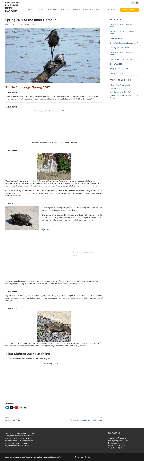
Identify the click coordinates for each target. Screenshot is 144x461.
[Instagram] (85, 457)
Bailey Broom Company (119, 68)
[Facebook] (133, 3)
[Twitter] (79, 457)
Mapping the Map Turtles (119, 47)
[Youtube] (82, 457)
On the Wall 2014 (116, 64)
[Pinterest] (89, 457)
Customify (56, 457)
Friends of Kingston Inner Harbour (12, 7)
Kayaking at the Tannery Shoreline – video (123, 32)
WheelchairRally (116, 38)
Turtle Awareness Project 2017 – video (123, 53)
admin (9, 25)
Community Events (117, 73)
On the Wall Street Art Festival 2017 (124, 43)
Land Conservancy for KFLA (120, 92)
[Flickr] (137, 3)
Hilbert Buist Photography (120, 85)
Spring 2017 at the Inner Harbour (123, 59)
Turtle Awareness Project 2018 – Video (123, 25)
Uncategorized (32, 25)
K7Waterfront (115, 88)
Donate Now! (128, 9)
